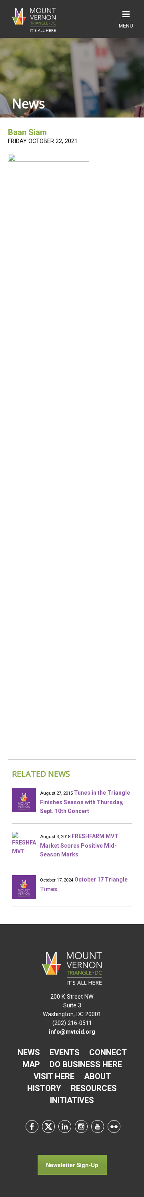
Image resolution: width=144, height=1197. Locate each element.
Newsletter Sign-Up (72, 1165)
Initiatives (72, 1100)
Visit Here (54, 1076)
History (44, 1088)
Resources (94, 1088)
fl (114, 1126)
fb (32, 1126)
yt (98, 1126)
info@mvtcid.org (72, 1032)
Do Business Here (86, 1064)
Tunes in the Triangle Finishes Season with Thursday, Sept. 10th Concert (85, 802)
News (29, 1052)
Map (31, 1064)
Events (65, 1052)
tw (48, 1126)
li (65, 1126)
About (97, 1076)
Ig (81, 1126)
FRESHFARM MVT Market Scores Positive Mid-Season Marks (79, 845)
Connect (108, 1052)
